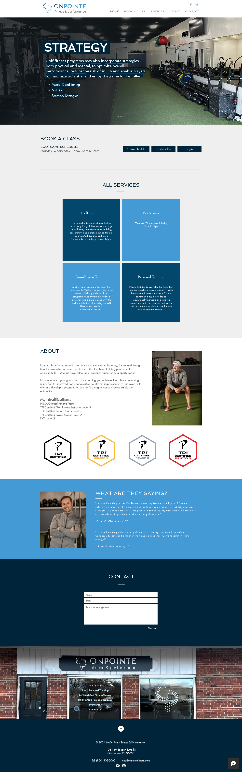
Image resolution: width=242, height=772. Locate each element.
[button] (121, 687)
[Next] (224, 71)
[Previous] (17, 71)
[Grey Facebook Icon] (191, 4)
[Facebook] (118, 765)
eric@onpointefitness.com (136, 760)
